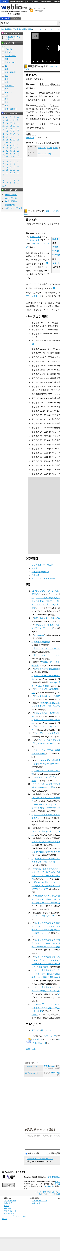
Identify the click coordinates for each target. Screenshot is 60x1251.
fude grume (39, 635)
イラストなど (51, 119)
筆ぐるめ (30, 137)
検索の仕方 (8, 1203)
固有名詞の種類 (19, 29)
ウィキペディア (36, 211)
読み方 (29, 79)
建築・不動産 (10, 72)
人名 (6, 102)
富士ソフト (44, 84)
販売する (55, 84)
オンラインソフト (44, 154)
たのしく (55, 105)
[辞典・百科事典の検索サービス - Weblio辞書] (14, 9)
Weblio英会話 (11, 198)
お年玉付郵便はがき (40, 572)
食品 (6, 99)
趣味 (6, 89)
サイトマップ (9, 1213)
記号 (4, 186)
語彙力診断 (10, 205)
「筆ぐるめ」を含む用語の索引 (40, 1159)
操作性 (48, 109)
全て (3, 46)
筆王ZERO (42, 148)
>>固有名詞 (49, 1068)
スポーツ (8, 92)
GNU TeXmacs (49, 1066)
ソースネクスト (33, 240)
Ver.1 (51, 96)
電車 (6, 59)
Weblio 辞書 (6, 29)
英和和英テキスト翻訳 (39, 1130)
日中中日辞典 (46, 1)
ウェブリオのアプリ (39, 1200)
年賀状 (34, 568)
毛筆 (58, 93)
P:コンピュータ (39, 1043)
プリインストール (34, 296)
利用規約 (7, 1208)
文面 (28, 112)
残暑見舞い (36, 575)
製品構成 (30, 124)
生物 (6, 96)
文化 (6, 79)
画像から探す (37, 1203)
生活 (6, 82)
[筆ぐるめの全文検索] (15, 18)
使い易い (36, 109)
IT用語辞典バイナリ (38, 66)
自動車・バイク (11, 62)
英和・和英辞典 (32, 1)
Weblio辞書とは (10, 1200)
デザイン (34, 112)
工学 (6, 69)
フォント (43, 112)
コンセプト (40, 105)
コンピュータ (39, 29)
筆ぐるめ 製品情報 (42, 642)
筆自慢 (49, 148)
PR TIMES (43, 967)
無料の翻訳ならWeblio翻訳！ (39, 9)
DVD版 (34, 127)
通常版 (42, 124)
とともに (51, 100)
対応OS (55, 251)
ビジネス (8, 49)
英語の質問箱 (11, 201)
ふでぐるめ (39, 79)
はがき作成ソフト (32, 1073)
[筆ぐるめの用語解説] (5, 18)
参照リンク (31, 134)
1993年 (33, 96)
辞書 (4, 1)
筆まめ (55, 148)
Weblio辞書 (48, 1186)
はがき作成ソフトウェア (42, 565)
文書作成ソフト (31, 1066)
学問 (6, 76)
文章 (42, 119)
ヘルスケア (9, 86)
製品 (30, 29)
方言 (6, 105)
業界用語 (8, 52)
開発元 (55, 239)
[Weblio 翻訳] (31, 9)
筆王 (43, 100)
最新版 (55, 247)
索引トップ (54, 66)
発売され (50, 93)
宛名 (32, 119)
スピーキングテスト (14, 208)
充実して (53, 112)
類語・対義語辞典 (17, 1)
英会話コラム (11, 194)
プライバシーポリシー (12, 1211)
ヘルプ (6, 1206)
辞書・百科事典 (11, 109)
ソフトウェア (52, 29)
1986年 (41, 93)
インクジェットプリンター (43, 578)
